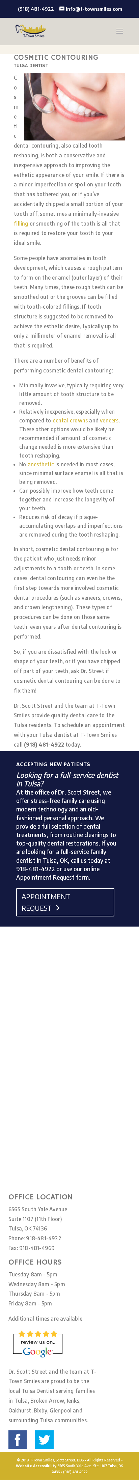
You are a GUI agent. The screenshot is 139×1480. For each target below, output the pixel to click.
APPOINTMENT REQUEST (46, 902)
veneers (109, 420)
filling (21, 223)
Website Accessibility (36, 1465)
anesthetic (41, 464)
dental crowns (70, 420)
